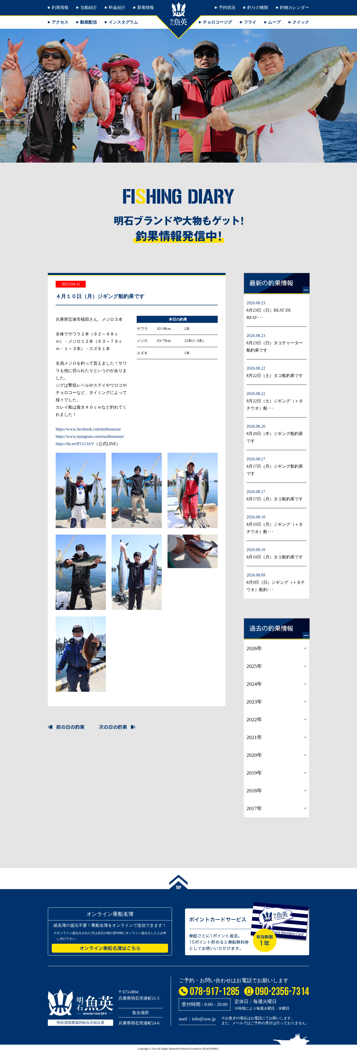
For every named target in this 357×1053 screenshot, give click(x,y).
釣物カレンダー (294, 7)
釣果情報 (60, 7)
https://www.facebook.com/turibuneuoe (88, 429)
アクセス (60, 22)
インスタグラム (123, 22)
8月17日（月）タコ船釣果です (274, 499)
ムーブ (274, 22)
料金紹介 (117, 7)
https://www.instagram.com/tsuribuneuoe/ (90, 436)
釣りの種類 (257, 7)
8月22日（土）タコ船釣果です (274, 375)
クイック (300, 22)
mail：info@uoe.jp (197, 1018)
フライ (250, 22)
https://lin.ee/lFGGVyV (75, 444)
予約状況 (227, 7)
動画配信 (88, 22)
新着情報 (145, 7)
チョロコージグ (217, 22)
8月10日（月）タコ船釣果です (274, 557)
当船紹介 (88, 7)
